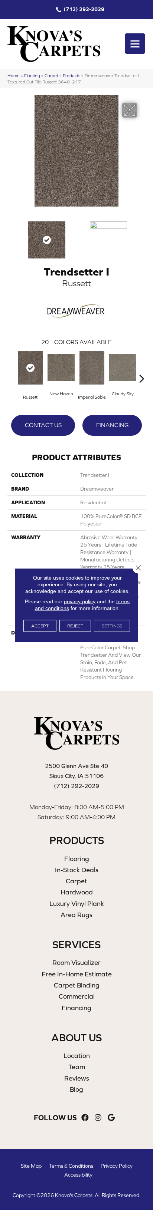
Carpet (51, 75)
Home (13, 75)
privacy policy (79, 601)
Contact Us (43, 425)
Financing (112, 425)
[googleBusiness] (111, 1117)
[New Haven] (61, 367)
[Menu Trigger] (135, 43)
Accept (40, 625)
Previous (11, 236)
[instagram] (98, 1117)
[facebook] (85, 1117)
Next (142, 236)
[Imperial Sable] (91, 367)
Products (71, 75)
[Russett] (30, 367)
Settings (112, 625)
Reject (75, 625)
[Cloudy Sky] (122, 367)
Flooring (32, 75)
